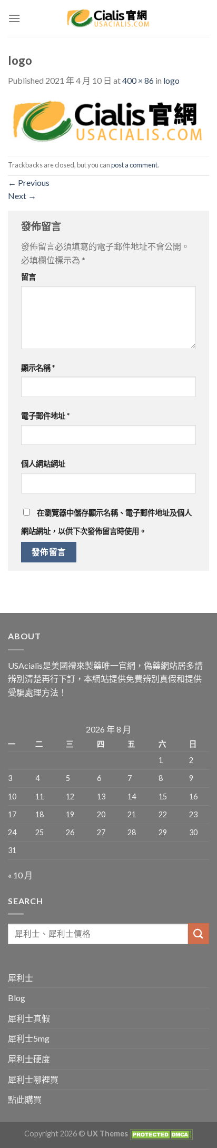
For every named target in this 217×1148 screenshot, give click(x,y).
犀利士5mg (29, 1038)
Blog (16, 998)
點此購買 (25, 1099)
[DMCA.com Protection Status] (160, 1133)
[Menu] (14, 18)
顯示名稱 (38, 367)
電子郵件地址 (45, 415)
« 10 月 (20, 875)
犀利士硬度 (29, 1059)
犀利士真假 (29, 1018)
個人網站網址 (43, 463)
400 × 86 (138, 80)
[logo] (108, 120)
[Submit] (198, 933)
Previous (29, 182)
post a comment (134, 165)
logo (171, 80)
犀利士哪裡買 (33, 1079)
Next (22, 196)
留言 (28, 276)
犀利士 (20, 978)
